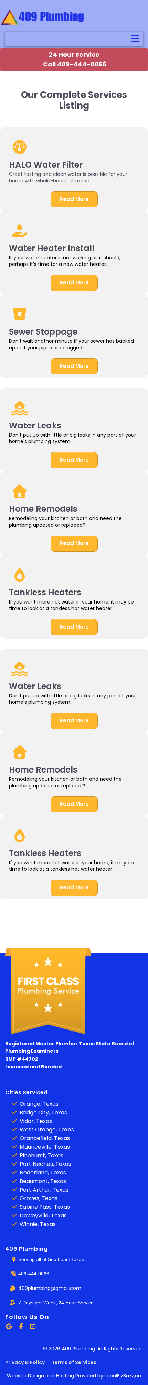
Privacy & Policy (25, 1362)
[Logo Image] (43, 18)
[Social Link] (9, 1326)
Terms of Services (74, 1362)
